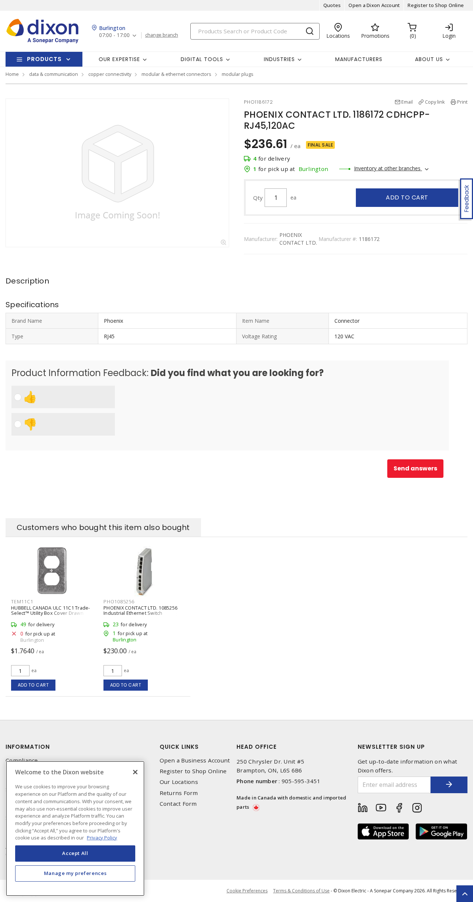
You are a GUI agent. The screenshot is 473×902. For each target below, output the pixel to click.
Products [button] (44, 59)
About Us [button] (429, 59)
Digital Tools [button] (202, 59)
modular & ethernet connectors (176, 74)
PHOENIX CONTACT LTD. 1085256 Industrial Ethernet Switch (140, 610)
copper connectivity (109, 74)
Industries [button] (279, 59)
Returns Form (179, 793)
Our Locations (179, 781)
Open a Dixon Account (374, 5)
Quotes (332, 5)
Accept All (75, 853)
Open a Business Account (195, 760)
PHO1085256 (119, 601)
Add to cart (407, 197)
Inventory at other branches (388, 168)
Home (12, 74)
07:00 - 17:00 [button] (114, 35)
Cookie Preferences (247, 891)
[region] (75, 828)
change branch (161, 35)
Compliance (22, 760)
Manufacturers (358, 59)
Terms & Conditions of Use (301, 891)
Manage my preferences (75, 873)
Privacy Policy (102, 837)
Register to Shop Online (436, 5)
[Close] (135, 772)
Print (462, 101)
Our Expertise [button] (119, 59)
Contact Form (178, 803)
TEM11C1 (22, 601)
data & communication (53, 74)
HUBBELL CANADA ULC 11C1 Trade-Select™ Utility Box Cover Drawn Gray (50, 612)
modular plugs (237, 74)
